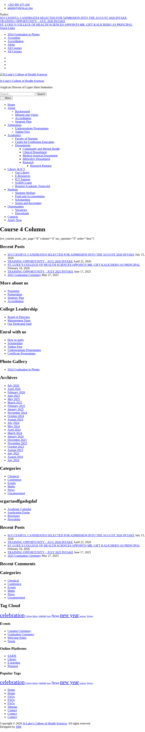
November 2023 (17, 443)
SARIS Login (23, 182)
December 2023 (17, 439)
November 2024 (17, 412)
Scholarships (22, 199)
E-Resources (22, 176)
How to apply (16, 339)
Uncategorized (16, 493)
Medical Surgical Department (40, 155)
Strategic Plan (23, 121)
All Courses (15, 48)
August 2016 (15, 456)
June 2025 (14, 395)
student (83, 616)
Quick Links (7, 28)
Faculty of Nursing (26, 138)
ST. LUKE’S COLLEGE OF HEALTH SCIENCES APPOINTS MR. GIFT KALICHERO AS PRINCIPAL (66, 24)
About (11, 108)
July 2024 (13, 422)
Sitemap (12, 706)
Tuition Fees (22, 131)
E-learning (14, 662)
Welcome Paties (17, 637)
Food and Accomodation (30, 196)
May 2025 (14, 399)
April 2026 (14, 389)
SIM (18, 726)
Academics (14, 135)
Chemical (13, 476)
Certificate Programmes (21, 353)
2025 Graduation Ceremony (24, 275)
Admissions (15, 125)
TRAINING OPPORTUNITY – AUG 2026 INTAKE (32, 21)
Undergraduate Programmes (32, 128)
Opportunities (16, 206)
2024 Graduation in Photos (24, 34)
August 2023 (15, 450)
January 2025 (16, 409)
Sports (11, 641)
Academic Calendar (19, 509)
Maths (11, 486)
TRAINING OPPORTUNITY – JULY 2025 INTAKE (40, 271)
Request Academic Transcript (32, 186)
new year (69, 615)
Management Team (19, 320)
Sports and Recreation (28, 203)
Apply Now (15, 220)
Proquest (13, 666)
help (49, 616)
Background (22, 111)
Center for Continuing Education (34, 142)
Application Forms (19, 512)
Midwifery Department (36, 159)
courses (42, 616)
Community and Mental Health (41, 148)
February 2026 (16, 392)
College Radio (31, 616)
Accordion (14, 37)
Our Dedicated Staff (20, 323)
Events (12, 483)
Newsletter (14, 519)
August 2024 (15, 419)
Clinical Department (35, 152)
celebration (12, 615)
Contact (12, 710)
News (11, 489)
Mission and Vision (26, 114)
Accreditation (16, 41)
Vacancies (21, 209)
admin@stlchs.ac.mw (20, 8)
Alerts (11, 44)
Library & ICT (16, 169)
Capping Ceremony (19, 631)
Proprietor (13, 291)
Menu (7, 98)
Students (13, 189)
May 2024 (14, 426)
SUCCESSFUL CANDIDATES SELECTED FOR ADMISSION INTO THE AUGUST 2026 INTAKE (63, 17)
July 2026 (13, 385)
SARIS (12, 655)
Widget (90, 616)
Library (12, 659)
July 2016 (13, 460)
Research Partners (41, 165)
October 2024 (16, 416)
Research (28, 162)
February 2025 (16, 406)
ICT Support (22, 179)
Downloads (22, 213)
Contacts (13, 216)
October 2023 (16, 446)
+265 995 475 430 (19, 4)
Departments (22, 145)
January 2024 (16, 436)
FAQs (11, 696)
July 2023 (13, 453)
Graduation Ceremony (21, 634)
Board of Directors (19, 317)
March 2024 (15, 433)
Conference (14, 479)
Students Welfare (25, 193)
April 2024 (14, 429)
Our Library (22, 172)
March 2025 (15, 402)
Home (11, 104)
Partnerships (15, 294)
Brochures (14, 515)
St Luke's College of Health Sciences (22, 80)
